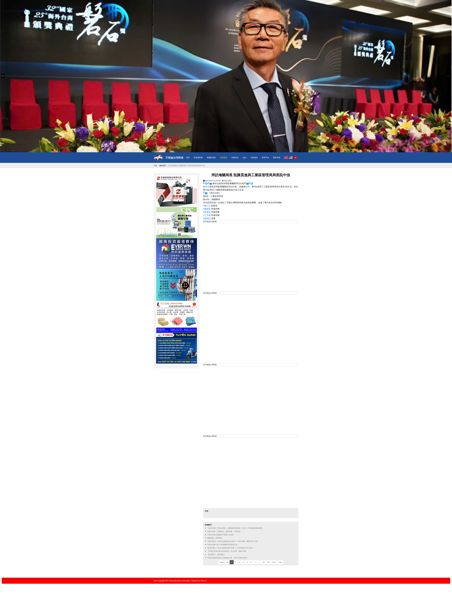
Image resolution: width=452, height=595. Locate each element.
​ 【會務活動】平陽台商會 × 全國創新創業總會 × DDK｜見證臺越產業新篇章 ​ (235, 528)
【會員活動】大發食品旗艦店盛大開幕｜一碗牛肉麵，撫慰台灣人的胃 (232, 541)
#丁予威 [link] (207, 215)
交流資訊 (223, 158)
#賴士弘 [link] (207, 206)
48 (268, 562)
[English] (290, 157)
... (259, 562)
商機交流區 (211, 158)
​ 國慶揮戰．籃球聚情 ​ (215, 538)
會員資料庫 (198, 158)
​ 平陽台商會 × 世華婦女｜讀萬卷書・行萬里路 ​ (224, 531)
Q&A (244, 158)
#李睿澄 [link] (207, 212)
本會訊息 (234, 158)
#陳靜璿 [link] (207, 209)
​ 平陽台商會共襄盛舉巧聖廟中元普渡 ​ (220, 535)
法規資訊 (254, 158)
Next (274, 562)
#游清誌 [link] (207, 218)
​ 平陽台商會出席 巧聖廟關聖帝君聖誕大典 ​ (222, 545)
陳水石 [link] (206, 186)
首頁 (188, 158)
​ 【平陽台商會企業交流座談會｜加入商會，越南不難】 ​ (227, 551)
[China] (285, 157)
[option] (176, 191)
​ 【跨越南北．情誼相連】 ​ (216, 554)
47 (264, 562)
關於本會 (276, 158)
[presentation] (3, 75)
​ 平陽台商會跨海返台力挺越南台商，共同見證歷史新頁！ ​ (228, 558)
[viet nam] (295, 157)
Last (280, 562)
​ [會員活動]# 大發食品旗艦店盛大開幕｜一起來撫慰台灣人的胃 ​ (230, 548)
